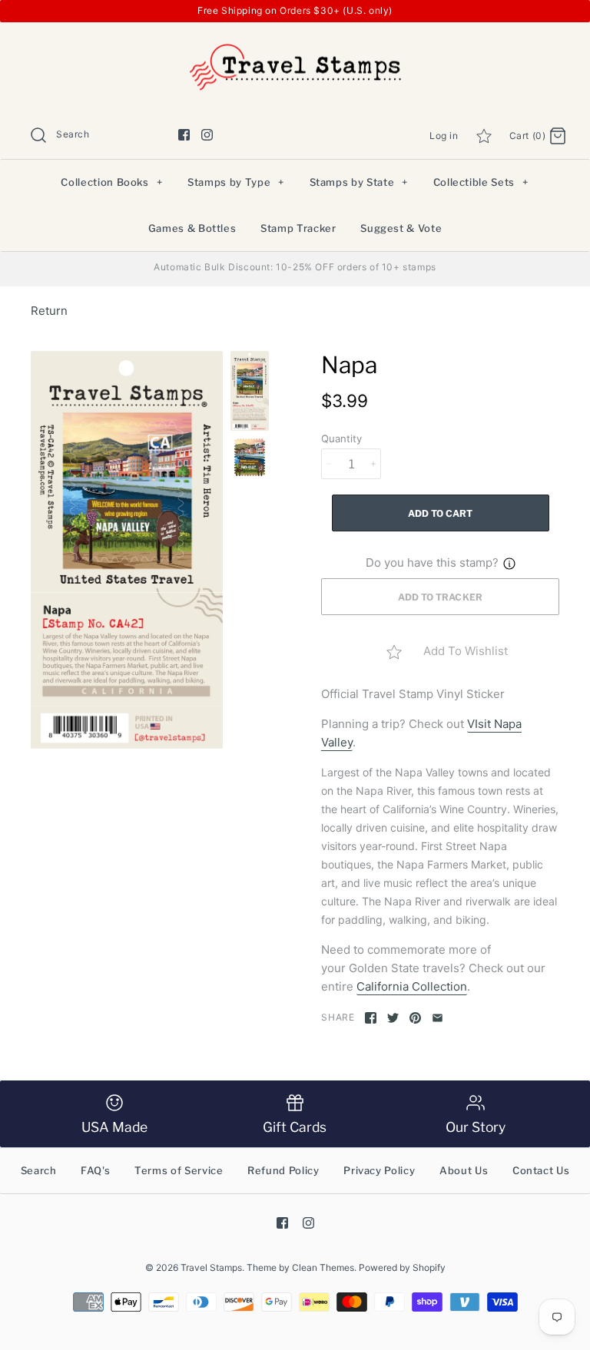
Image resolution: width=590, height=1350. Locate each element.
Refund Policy (283, 1170)
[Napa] (127, 550)
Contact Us (541, 1170)
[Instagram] (207, 135)
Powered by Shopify (402, 1267)
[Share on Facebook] (370, 1018)
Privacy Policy (379, 1170)
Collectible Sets (481, 182)
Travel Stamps (211, 1267)
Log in (444, 135)
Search (39, 1170)
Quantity (341, 438)
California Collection (411, 986)
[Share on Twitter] (393, 1018)
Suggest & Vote (401, 228)
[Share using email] (437, 1018)
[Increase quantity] (373, 463)
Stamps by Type (235, 182)
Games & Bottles (192, 228)
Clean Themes (323, 1267)
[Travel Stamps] (295, 46)
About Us (463, 1170)
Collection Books (111, 182)
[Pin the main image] (415, 1018)
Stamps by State (359, 182)
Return (49, 310)
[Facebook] (184, 135)
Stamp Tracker (298, 228)
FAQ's (95, 1170)
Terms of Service (178, 1170)
